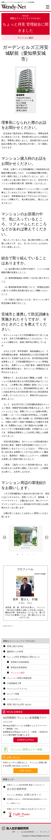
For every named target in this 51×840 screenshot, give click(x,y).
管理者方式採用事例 (20, 662)
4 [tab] (34, 554)
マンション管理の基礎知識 (19, 678)
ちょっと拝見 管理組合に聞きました (23, 657)
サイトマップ (45, 832)
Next (47, 537)
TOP (13, 832)
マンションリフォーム (17, 688)
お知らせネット (27, 798)
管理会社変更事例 (19, 667)
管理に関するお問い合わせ (19, 704)
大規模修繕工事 (14, 683)
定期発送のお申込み (25, 740)
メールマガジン (14, 699)
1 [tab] (17, 554)
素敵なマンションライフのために (19, 641)
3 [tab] (28, 554)
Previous (4, 537)
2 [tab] (23, 554)
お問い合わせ (25, 771)
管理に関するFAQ (15, 646)
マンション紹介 (18, 672)
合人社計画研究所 (26, 787)
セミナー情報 (13, 694)
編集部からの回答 (15, 651)
